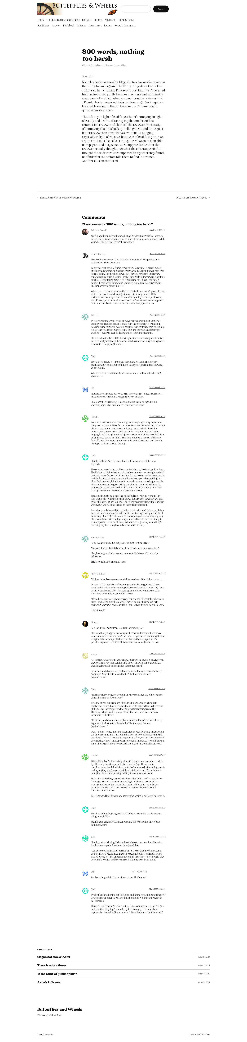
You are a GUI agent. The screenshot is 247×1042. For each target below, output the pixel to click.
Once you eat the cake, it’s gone (191, 197)
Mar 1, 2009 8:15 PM (157, 253)
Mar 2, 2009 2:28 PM (157, 416)
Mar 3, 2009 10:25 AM (157, 755)
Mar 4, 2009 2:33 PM (139, 871)
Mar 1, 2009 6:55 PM (157, 230)
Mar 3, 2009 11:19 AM (157, 807)
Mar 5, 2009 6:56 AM (157, 889)
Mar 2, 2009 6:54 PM (157, 621)
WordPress (205, 1034)
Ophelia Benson (97, 65)
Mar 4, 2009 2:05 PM (157, 836)
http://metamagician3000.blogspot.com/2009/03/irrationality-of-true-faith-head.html (126, 823)
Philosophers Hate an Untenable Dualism (60, 197)
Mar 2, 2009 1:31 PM (157, 314)
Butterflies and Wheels (59, 1009)
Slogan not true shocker (53, 956)
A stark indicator (48, 982)
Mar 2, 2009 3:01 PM (157, 455)
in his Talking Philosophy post (117, 90)
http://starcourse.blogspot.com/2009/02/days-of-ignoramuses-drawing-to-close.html (127, 366)
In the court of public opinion (57, 973)
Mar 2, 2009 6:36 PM (157, 536)
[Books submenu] (90, 19)
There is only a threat (51, 965)
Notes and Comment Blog (115, 65)
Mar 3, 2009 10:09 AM (156, 688)
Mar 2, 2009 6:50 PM (157, 573)
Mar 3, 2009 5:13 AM (157, 653)
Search (161, 9)
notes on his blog (113, 82)
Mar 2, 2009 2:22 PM (157, 387)
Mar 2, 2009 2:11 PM (157, 355)
